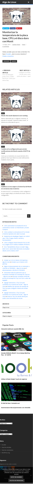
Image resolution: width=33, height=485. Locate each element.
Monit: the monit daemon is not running (14, 115)
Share (13, 28)
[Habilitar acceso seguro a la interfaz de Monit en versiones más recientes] (16, 172)
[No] (31, 475)
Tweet (6, 28)
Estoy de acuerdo (16, 477)
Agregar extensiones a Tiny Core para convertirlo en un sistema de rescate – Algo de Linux (15, 284)
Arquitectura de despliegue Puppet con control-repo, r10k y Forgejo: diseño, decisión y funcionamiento (16, 238)
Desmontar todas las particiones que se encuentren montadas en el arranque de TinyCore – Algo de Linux (16, 274)
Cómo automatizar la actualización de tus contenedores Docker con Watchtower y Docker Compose (15, 227)
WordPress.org (6, 452)
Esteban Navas (16, 44)
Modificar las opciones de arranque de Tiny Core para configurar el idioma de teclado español (15, 288)
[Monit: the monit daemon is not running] (16, 101)
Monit (23, 44)
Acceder (8, 54)
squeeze (14, 61)
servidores (6, 61)
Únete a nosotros (8, 56)
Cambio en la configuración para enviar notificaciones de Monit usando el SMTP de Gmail (15, 151)
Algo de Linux (9, 2)
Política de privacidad (16, 480)
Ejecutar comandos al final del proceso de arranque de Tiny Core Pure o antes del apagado (16, 278)
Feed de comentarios (7, 450)
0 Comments (5, 46)
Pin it (20, 28)
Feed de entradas (6, 447)
